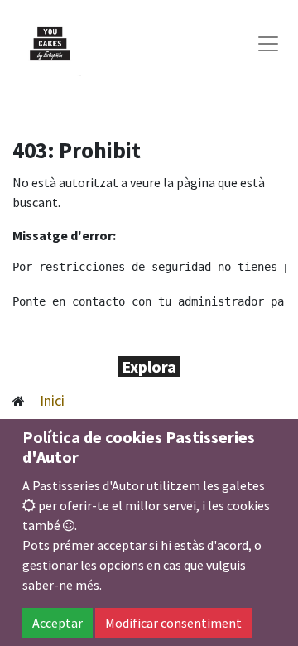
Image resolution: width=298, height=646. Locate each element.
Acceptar (57, 623)
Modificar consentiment (173, 623)
